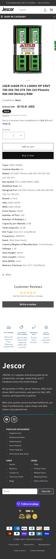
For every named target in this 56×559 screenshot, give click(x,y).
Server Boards (15, 445)
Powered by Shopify (34, 539)
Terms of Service (41, 481)
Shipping (5, 115)
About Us (13, 468)
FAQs (36, 464)
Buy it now (28, 155)
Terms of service (20, 551)
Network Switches (17, 437)
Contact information (37, 551)
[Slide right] (34, 80)
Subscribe (45, 491)
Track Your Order (16, 477)
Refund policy (29, 545)
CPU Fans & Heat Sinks (19, 454)
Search (12, 464)
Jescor (13, 365)
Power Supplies (16, 449)
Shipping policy (44, 545)
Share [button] (8, 274)
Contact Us (14, 473)
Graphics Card (15, 433)
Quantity (6, 129)
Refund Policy (40, 473)
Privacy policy (14, 545)
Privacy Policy (40, 468)
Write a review (28, 304)
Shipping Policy (40, 477)
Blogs (11, 481)
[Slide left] (21, 80)
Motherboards (15, 441)
